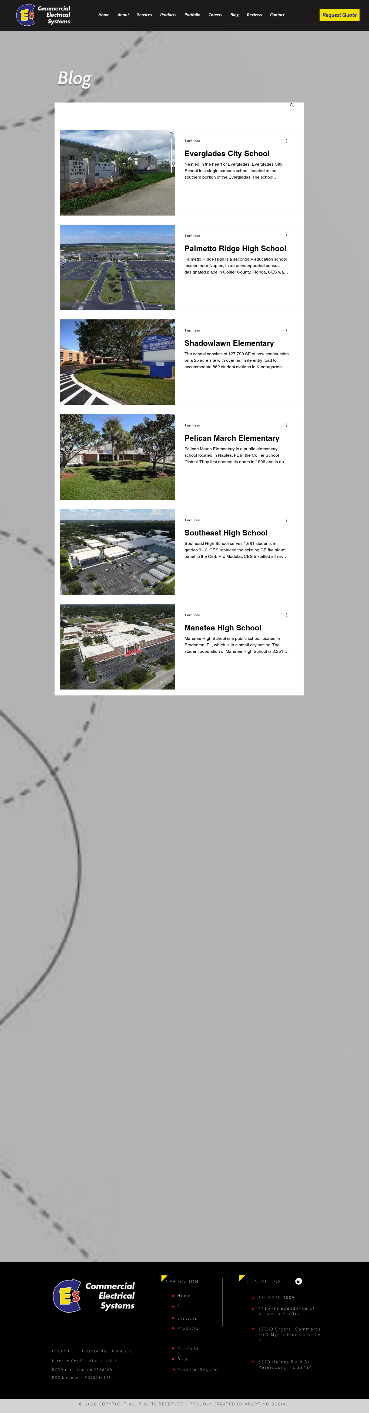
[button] (291, 105)
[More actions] (288, 141)
